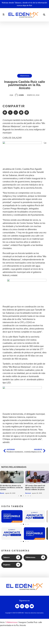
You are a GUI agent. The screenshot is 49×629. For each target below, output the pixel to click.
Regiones (6, 565)
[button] (5, 112)
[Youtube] (32, 606)
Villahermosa (24, 76)
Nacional (28, 493)
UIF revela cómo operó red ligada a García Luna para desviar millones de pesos (35, 487)
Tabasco (6, 557)
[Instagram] (22, 606)
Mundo (2, 493)
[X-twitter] (27, 606)
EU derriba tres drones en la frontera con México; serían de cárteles (11, 487)
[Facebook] (17, 606)
